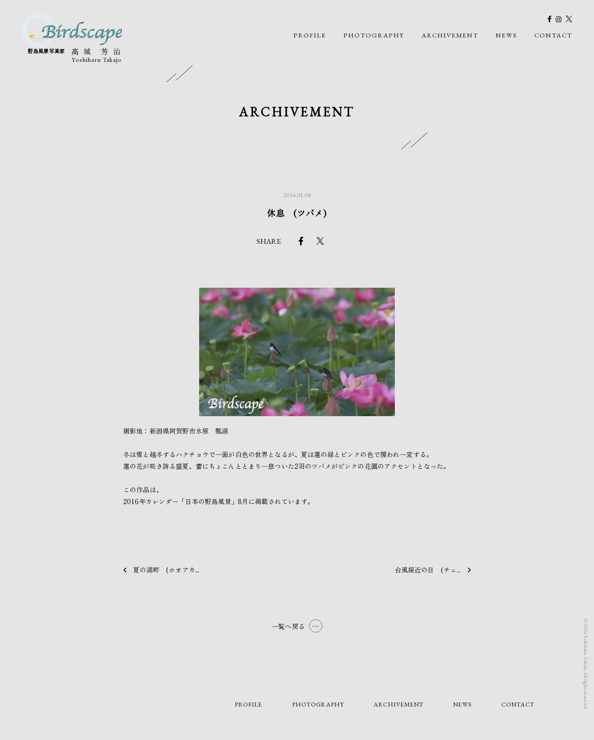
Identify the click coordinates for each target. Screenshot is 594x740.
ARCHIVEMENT (450, 35)
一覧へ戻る (288, 626)
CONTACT (553, 35)
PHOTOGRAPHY (374, 35)
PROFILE (310, 35)
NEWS (506, 35)
